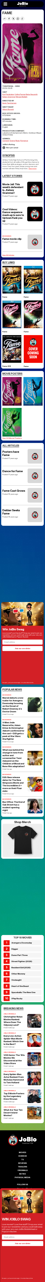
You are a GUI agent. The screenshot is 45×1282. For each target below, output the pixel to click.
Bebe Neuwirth (32, 94)
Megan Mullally (21, 97)
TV (22, 1159)
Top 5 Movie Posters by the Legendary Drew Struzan (14, 1096)
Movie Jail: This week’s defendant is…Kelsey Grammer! (12, 188)
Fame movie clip (11, 239)
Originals (23, 1170)
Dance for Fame (12, 471)
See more (32, 168)
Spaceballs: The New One (23, 992)
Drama (12, 141)
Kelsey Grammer (8, 97)
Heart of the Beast (20, 986)
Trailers (22, 1167)
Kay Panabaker (8, 94)
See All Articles (8, 255)
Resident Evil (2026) (21, 967)
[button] (5, 4)
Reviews (22, 1163)
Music (17, 141)
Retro (22, 1174)
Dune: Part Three (19, 955)
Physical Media (22, 1177)
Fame (4, 297)
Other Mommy (18, 974)
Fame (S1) (6, 366)
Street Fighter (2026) (21, 961)
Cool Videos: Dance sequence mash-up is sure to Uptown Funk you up (13, 215)
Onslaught (16, 980)
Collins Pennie (20, 94)
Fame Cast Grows (13, 490)
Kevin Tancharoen (9, 103)
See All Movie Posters (12, 438)
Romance (24, 141)
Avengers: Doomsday (21, 943)
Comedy (5, 141)
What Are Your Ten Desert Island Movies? (13, 1113)
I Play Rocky (16, 998)
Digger (14, 949)
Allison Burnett (8, 109)
